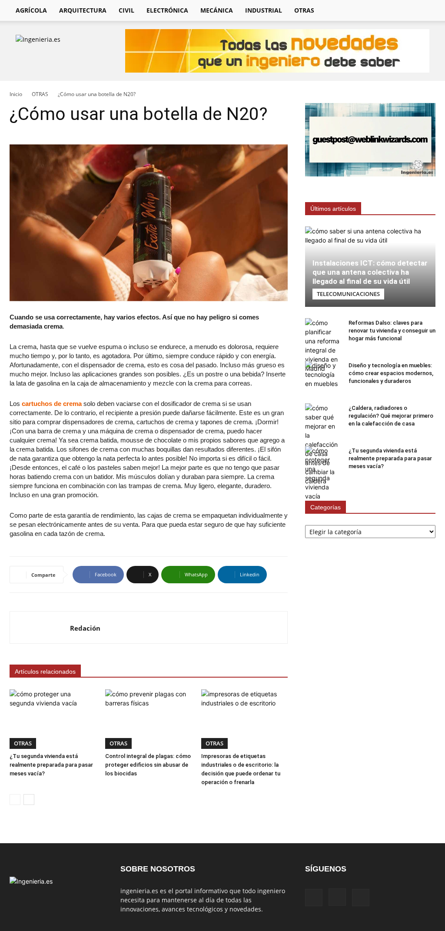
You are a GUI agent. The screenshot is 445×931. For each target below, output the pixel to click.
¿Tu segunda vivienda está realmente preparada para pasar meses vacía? (51, 765)
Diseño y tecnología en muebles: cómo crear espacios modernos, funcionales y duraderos (391, 373)
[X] (360, 897)
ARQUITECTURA (82, 10)
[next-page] (28, 799)
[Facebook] (313, 897)
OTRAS (304, 10)
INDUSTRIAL (263, 10)
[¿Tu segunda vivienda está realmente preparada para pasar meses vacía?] (53, 719)
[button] (425, 11)
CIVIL (126, 10)
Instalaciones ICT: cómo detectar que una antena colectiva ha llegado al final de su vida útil (370, 272)
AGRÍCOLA (31, 10)
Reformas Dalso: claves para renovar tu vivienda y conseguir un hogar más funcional (392, 330)
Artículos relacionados (45, 671)
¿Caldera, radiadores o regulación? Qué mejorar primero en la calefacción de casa (391, 416)
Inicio (16, 94)
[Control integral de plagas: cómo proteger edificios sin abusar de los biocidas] (148, 719)
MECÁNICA (216, 10)
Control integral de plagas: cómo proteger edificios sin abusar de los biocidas (148, 765)
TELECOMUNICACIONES (348, 294)
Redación (85, 628)
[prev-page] (15, 799)
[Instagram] (337, 897)
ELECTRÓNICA (167, 10)
